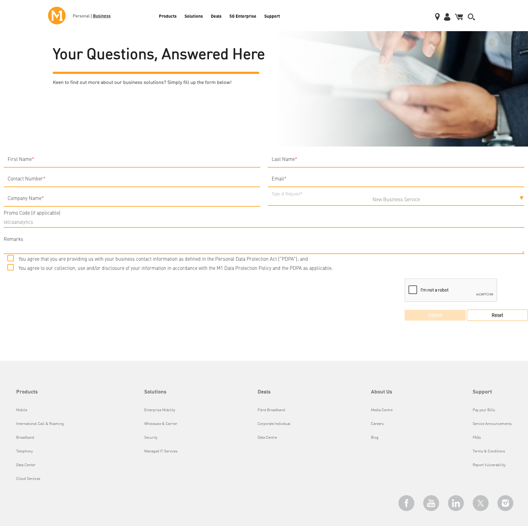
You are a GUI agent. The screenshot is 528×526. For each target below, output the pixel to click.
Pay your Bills (484, 410)
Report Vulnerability (489, 465)
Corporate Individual (274, 424)
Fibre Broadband (271, 410)
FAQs (477, 438)
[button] (471, 16)
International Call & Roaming (40, 424)
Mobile (21, 410)
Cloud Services (28, 479)
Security (150, 438)
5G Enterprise (242, 16)
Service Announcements (492, 424)
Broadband (25, 438)
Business (102, 16)
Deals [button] (264, 392)
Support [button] (482, 392)
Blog (375, 438)
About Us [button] (381, 392)
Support (272, 16)
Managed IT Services (161, 451)
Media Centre (382, 410)
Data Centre (267, 438)
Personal (81, 16)
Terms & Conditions (489, 451)
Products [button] (27, 392)
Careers (377, 424)
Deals (216, 16)
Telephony (24, 451)
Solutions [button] (155, 392)
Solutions (194, 16)
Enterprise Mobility (159, 410)
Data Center (25, 465)
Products (168, 16)
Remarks (13, 238)
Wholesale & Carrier (160, 424)
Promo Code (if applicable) (32, 212)
